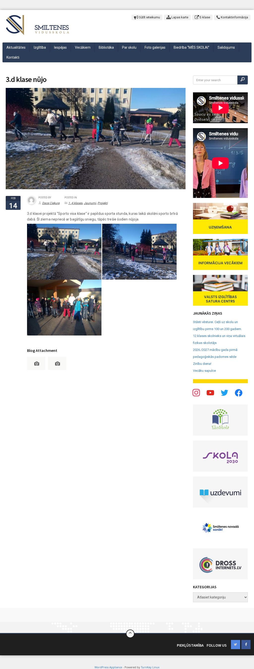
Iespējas (60, 47)
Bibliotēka (106, 47)
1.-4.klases (75, 203)
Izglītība (40, 47)
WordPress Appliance (108, 667)
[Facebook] (196, 393)
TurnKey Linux (150, 667)
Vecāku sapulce (204, 370)
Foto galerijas (155, 47)
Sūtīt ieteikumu (149, 17)
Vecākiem (83, 47)
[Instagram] (224, 393)
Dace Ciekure (51, 203)
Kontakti (12, 57)
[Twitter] (210, 393)
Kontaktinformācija (234, 17)
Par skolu (129, 47)
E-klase (204, 17)
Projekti (102, 203)
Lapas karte (179, 17)
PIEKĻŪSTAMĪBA (190, 645)
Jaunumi (90, 203)
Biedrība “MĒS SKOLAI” (191, 47)
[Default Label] (238, 393)
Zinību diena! (202, 364)
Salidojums (226, 47)
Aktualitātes (16, 47)
